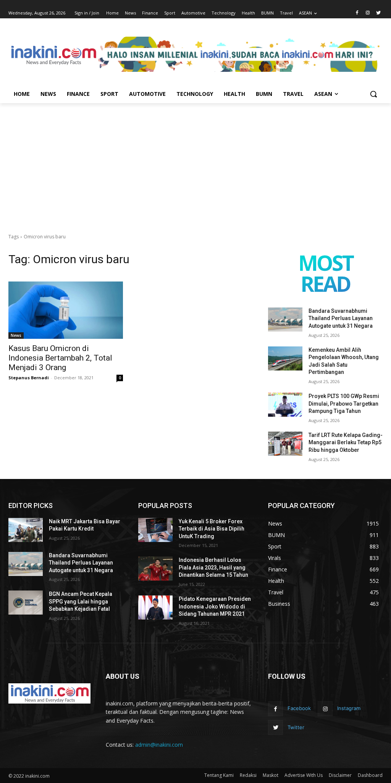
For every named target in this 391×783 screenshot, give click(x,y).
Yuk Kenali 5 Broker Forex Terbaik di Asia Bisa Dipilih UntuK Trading (211, 528)
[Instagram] (367, 13)
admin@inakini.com (159, 744)
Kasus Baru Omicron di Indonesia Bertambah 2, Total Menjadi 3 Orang (60, 358)
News (16, 335)
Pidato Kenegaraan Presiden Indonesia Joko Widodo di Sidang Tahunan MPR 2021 (215, 606)
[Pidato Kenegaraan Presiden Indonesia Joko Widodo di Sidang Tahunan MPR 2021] (155, 607)
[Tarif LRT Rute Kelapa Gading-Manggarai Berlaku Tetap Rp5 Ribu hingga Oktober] (285, 444)
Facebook (299, 708)
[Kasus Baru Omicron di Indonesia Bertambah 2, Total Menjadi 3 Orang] (65, 310)
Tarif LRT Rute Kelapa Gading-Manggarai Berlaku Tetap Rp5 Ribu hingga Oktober (346, 442)
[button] (373, 94)
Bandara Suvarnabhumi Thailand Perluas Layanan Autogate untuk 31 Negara (341, 318)
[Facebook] (357, 13)
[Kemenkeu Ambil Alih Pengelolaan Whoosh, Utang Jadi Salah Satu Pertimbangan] (285, 358)
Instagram (348, 708)
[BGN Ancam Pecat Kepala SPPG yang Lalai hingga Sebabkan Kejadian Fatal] (25, 602)
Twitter (296, 727)
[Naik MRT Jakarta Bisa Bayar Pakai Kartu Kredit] (25, 530)
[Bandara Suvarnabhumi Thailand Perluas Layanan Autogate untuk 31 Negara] (285, 319)
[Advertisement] (195, 160)
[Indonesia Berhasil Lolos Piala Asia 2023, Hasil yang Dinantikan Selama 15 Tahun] (155, 569)
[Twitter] (378, 13)
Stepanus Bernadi (28, 377)
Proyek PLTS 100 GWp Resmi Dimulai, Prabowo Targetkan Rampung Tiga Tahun (344, 403)
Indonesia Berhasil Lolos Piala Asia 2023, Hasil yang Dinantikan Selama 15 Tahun (213, 567)
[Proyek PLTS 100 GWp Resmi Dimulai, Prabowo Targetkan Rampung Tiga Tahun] (285, 405)
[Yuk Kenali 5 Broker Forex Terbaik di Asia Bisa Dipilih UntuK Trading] (155, 530)
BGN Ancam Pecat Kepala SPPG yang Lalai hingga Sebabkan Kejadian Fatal (80, 601)
